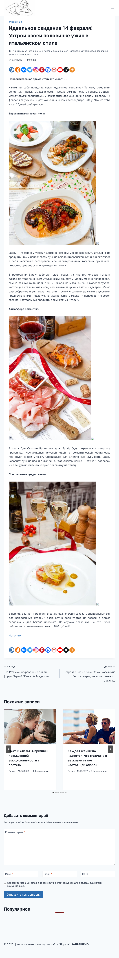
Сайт (85, 874)
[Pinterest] (42, 69)
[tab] (53, 792)
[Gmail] (54, 69)
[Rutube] (66, 69)
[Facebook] (48, 69)
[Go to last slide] (8, 749)
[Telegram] (30, 69)
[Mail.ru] (11, 69)
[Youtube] (60, 69)
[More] (72, 69)
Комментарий (15, 832)
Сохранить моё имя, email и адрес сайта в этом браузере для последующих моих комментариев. (54, 884)
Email (48, 874)
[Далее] (110, 749)
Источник (15, 635)
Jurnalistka (17, 60)
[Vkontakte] (23, 69)
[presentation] (30, 726)
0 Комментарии (40, 771)
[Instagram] (36, 69)
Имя (9, 874)
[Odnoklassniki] (17, 69)
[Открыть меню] (112, 7)
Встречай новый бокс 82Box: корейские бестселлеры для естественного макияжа (89, 673)
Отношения (15, 22)
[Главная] (10, 51)
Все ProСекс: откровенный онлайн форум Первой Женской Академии (26, 671)
